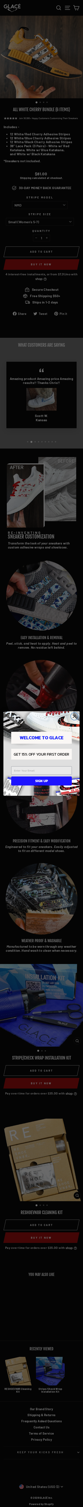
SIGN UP (41, 780)
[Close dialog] (74, 716)
